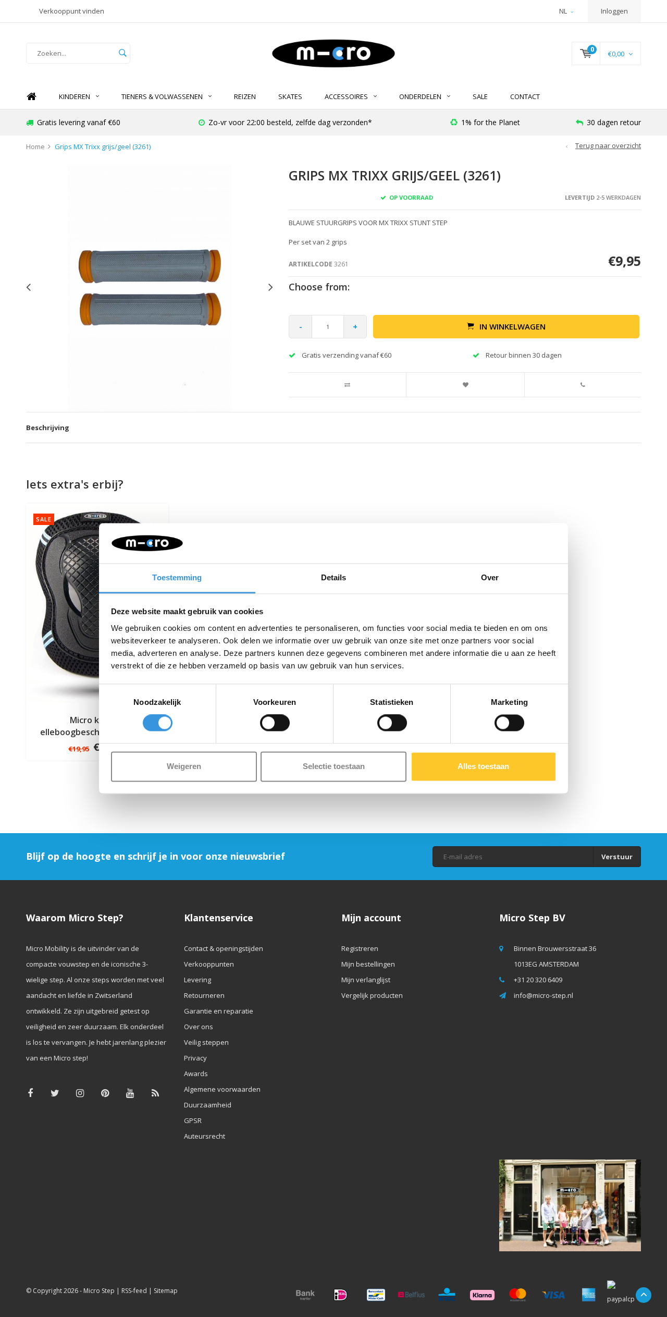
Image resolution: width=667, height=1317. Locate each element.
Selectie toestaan (334, 766)
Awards (196, 1073)
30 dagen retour (614, 122)
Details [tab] (334, 577)
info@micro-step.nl (543, 995)
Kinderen (74, 96)
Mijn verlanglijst (365, 979)
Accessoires (346, 96)
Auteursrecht (204, 1136)
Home (31, 96)
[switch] (275, 723)
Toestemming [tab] (177, 577)
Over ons (198, 1026)
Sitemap (166, 1290)
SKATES (290, 96)
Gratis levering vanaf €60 (78, 122)
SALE (480, 96)
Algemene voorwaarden (222, 1089)
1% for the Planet (490, 122)
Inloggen (614, 11)
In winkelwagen (512, 326)
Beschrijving (47, 427)
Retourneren (204, 995)
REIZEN (245, 96)
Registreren (359, 948)
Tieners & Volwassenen (162, 96)
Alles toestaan (483, 766)
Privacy (195, 1058)
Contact (525, 96)
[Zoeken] (122, 53)
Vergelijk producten (372, 995)
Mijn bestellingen (368, 964)
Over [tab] (490, 577)
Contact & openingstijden (223, 948)
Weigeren (184, 766)
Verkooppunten (209, 964)
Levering (197, 979)
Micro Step (99, 1290)
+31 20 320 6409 (538, 979)
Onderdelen (420, 96)
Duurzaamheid (207, 1104)
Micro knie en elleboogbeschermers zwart (97, 726)
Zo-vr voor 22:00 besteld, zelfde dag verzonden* (290, 122)
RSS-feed (134, 1290)
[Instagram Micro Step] (80, 1093)
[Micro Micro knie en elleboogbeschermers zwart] (97, 604)
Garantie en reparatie (218, 1011)
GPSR (193, 1120)
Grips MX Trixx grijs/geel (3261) (103, 146)
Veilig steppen (206, 1042)
